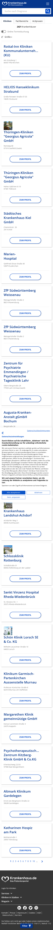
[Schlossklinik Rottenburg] (8, 549)
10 (34, 861)
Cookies (32, 913)
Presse (12, 913)
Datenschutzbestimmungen (38, 430)
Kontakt (4, 913)
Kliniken (7, 21)
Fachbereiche (22, 21)
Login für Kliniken (8, 888)
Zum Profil (25, 73)
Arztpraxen (37, 21)
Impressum (22, 913)
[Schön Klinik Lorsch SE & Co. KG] (8, 631)
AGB (39, 913)
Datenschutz (7, 915)
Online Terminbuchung (18, 31)
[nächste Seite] (42, 861)
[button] (7, 37)
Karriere (18, 915)
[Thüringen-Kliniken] (8, 125)
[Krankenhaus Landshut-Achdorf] (8, 504)
